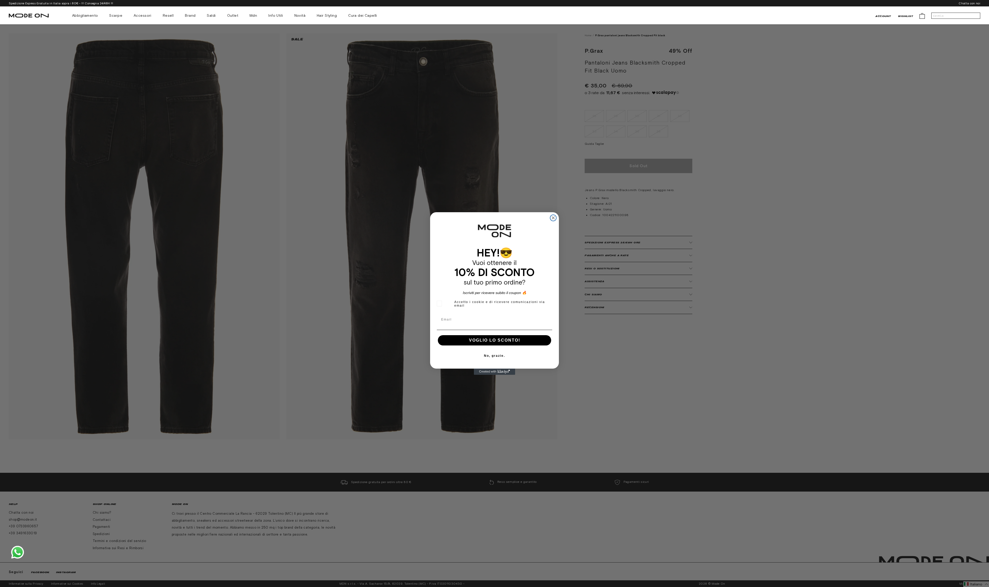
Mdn (253, 15)
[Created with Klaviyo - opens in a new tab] (494, 372)
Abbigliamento (85, 15)
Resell (168, 15)
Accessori (142, 15)
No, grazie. (494, 356)
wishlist (905, 16)
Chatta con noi (969, 3)
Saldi (211, 15)
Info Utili (275, 15)
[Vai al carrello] (922, 15)
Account (883, 16)
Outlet (232, 15)
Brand (190, 15)
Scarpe (115, 15)
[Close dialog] (553, 218)
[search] (955, 16)
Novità (300, 15)
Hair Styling (327, 15)
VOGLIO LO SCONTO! (494, 340)
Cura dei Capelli (362, 15)
